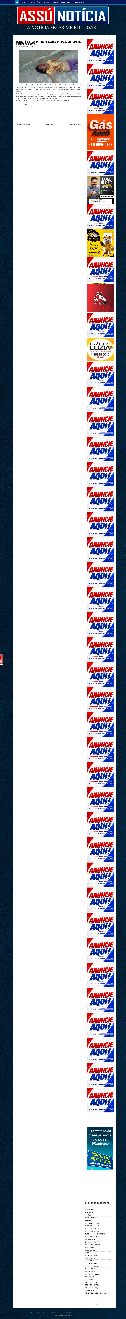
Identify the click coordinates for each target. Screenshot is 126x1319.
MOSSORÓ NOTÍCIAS (92, 1274)
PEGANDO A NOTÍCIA (92, 1285)
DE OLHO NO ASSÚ (91, 1239)
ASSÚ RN (88, 1215)
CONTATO (24, 2)
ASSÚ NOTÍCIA (67, 1315)
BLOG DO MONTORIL (92, 1231)
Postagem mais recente (23, 124)
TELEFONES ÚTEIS (35, 2)
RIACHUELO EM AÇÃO (92, 1287)
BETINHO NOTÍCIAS (91, 1220)
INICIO (32, 1313)
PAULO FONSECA (91, 1282)
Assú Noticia (23, 46)
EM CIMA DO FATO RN (92, 1242)
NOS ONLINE (89, 1277)
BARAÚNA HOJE (90, 1218)
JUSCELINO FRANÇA (92, 1266)
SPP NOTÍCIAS (90, 1290)
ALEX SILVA (89, 1212)
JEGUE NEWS (89, 1261)
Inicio (17, 2)
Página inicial (49, 124)
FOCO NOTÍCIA (90, 1250)
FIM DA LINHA (89, 1247)
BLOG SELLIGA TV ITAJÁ (93, 1236)
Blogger (103, 1304)
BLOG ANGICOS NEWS (92, 1223)
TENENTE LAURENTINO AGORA (95, 1293)
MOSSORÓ (27, 105)
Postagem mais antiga (74, 124)
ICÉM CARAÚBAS (91, 1255)
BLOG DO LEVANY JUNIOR (94, 1228)
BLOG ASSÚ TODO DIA (92, 1226)
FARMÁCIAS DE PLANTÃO (50, 2)
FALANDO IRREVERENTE (93, 1244)
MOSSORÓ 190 (90, 1271)
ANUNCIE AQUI (65, 2)
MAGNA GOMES (90, 1269)
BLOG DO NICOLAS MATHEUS (95, 1234)
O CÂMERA (89, 1279)
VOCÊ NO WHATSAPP (79, 2)
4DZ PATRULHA (90, 1210)
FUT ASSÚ (88, 1253)
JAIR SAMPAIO (90, 1258)
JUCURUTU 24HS (91, 1263)
